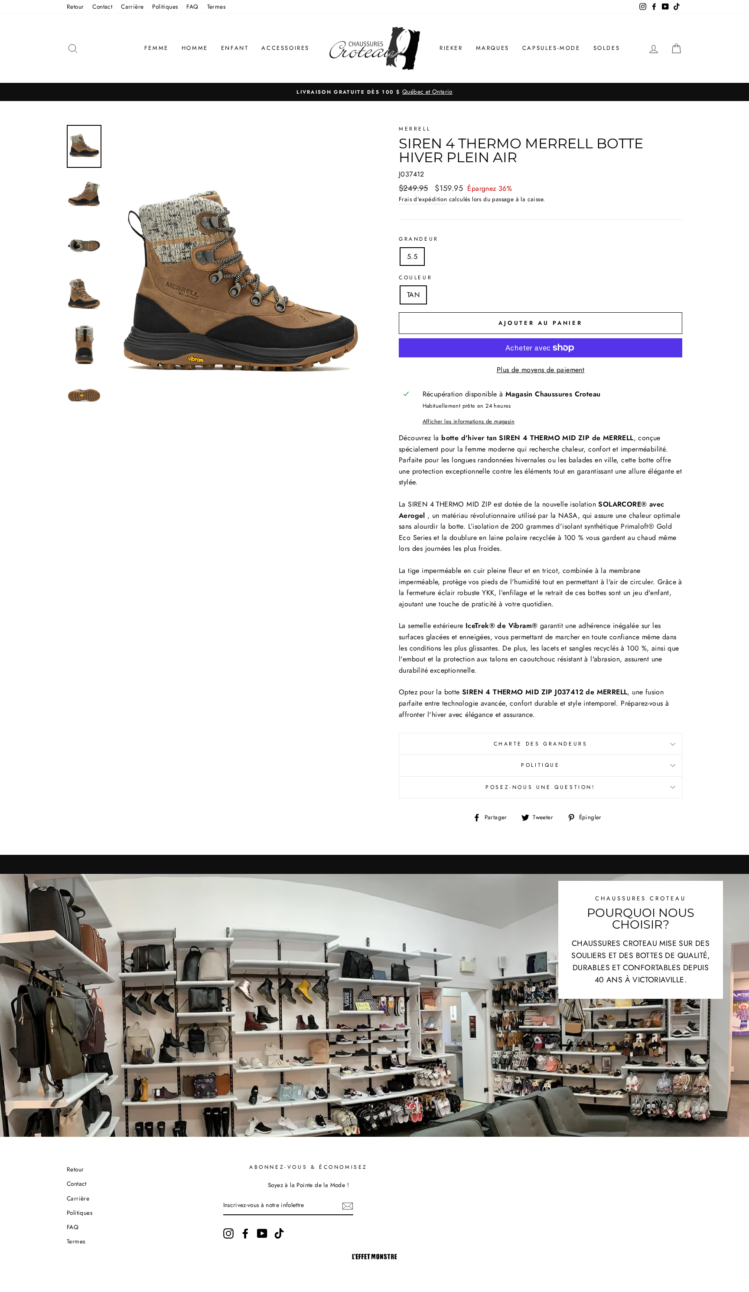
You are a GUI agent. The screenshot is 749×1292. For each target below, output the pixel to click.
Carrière (132, 6)
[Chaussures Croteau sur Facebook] (245, 1233)
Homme (195, 48)
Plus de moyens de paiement (540, 370)
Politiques (165, 6)
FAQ (192, 6)
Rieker (451, 48)
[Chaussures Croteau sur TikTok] (279, 1233)
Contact (102, 6)
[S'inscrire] (347, 1205)
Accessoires (285, 48)
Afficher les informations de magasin (469, 421)
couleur (415, 277)
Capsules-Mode (551, 48)
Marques (492, 48)
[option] (374, 92)
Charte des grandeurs (541, 744)
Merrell (414, 129)
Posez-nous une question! (540, 787)
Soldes (606, 48)
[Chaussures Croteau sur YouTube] (262, 1233)
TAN (413, 295)
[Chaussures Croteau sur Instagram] (228, 1233)
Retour (75, 6)
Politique (540, 765)
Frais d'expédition (423, 199)
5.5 (412, 257)
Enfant (235, 48)
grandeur (419, 239)
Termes (216, 6)
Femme (156, 48)
